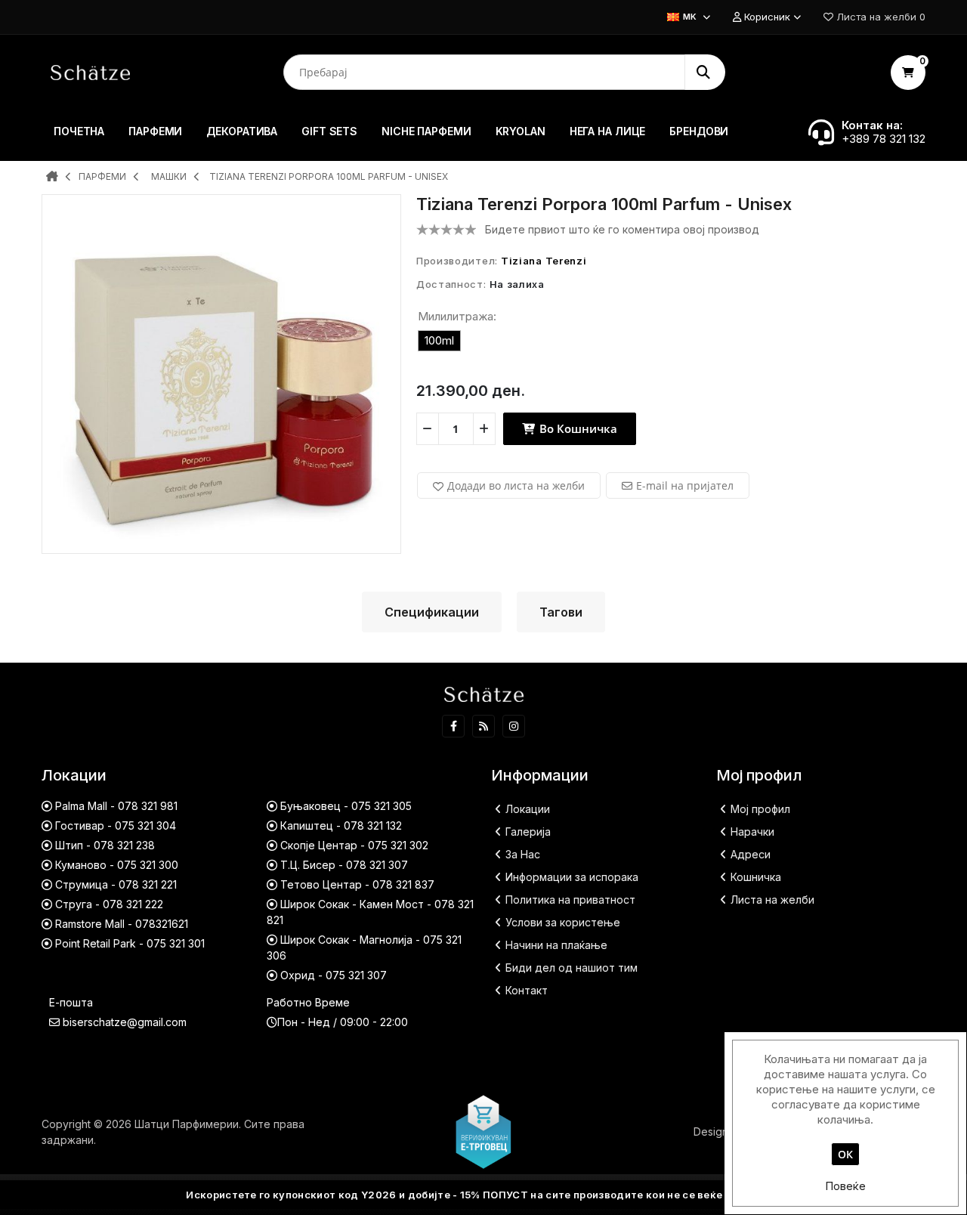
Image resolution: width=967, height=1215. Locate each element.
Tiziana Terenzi (544, 261)
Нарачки (752, 831)
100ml (439, 340)
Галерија (528, 831)
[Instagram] (513, 726)
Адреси (751, 854)
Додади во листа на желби (516, 485)
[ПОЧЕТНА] (52, 177)
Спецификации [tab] (432, 612)
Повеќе (845, 1186)
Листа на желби (772, 899)
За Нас (522, 854)
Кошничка (756, 876)
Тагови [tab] (560, 612)
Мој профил (760, 808)
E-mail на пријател (685, 485)
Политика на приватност (570, 899)
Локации (527, 808)
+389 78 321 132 (883, 138)
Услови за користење (562, 922)
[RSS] (483, 726)
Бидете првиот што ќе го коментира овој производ (622, 229)
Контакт (526, 990)
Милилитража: (457, 316)
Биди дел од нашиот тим (571, 967)
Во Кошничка (576, 428)
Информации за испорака (571, 876)
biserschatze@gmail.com (125, 1022)
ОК (845, 1154)
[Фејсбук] (453, 726)
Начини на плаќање (556, 944)
